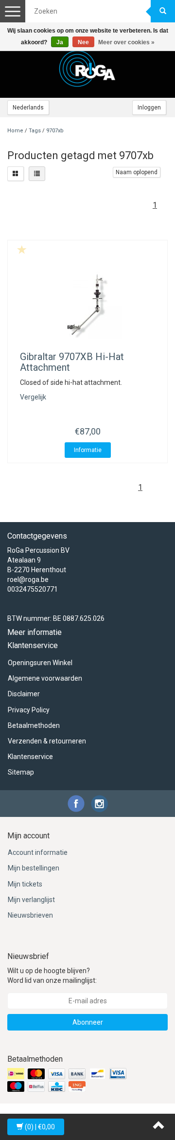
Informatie (88, 450)
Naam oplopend (137, 172)
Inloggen (149, 107)
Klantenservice (30, 756)
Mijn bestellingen (33, 868)
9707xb (55, 130)
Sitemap (21, 772)
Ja (59, 42)
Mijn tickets (25, 884)
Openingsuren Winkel (40, 663)
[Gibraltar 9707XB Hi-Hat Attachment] (87, 305)
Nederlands (28, 107)
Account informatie (38, 852)
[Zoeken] (163, 11)
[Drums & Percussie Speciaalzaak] (87, 68)
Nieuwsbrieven (30, 915)
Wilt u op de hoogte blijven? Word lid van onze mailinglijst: (52, 975)
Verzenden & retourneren (47, 741)
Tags (35, 130)
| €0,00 (40, 1127)
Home (15, 130)
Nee (83, 42)
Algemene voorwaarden (45, 678)
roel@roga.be (28, 579)
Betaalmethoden (34, 725)
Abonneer (87, 1022)
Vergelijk (33, 397)
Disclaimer (24, 694)
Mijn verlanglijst (31, 900)
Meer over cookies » (126, 42)
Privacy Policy (29, 710)
